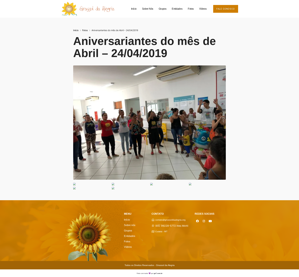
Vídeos (202, 8)
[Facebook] (197, 221)
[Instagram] (204, 221)
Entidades (177, 8)
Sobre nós (147, 8)
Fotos (191, 8)
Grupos (162, 8)
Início (134, 8)
